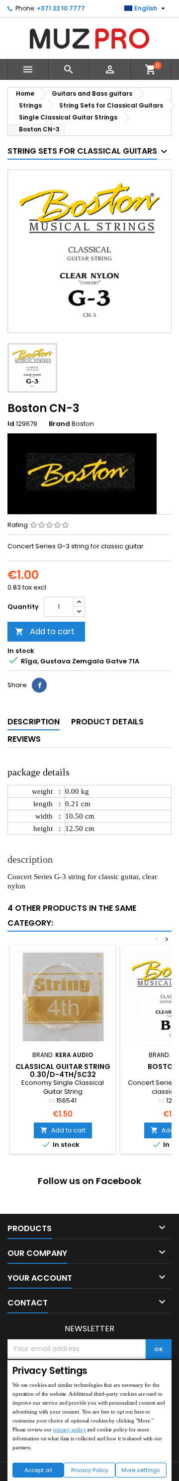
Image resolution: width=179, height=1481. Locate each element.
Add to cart (45, 631)
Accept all (38, 1470)
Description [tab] (33, 721)
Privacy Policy (89, 1470)
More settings (140, 1470)
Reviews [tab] (24, 739)
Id (10, 423)
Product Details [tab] (107, 721)
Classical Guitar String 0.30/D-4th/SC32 (62, 1070)
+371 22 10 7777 (61, 8)
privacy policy (69, 1429)
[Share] (39, 685)
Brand (59, 423)
